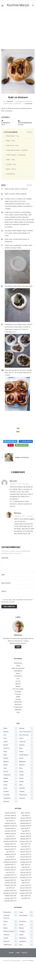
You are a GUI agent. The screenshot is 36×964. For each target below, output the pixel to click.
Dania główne (18, 671)
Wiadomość (4, 558)
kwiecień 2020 (8, 901)
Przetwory (18, 694)
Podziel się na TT (11, 441)
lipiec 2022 (24, 864)
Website (3, 591)
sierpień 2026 (9, 813)
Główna (11, 953)
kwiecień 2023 (9, 854)
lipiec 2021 (24, 880)
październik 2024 (9, 841)
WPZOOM (31, 960)
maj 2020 (24, 898)
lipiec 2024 (24, 844)
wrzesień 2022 (24, 862)
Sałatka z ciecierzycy (22, 457)
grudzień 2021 (9, 875)
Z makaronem (18, 707)
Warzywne (18, 704)
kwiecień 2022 (9, 870)
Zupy (18, 712)
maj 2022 (24, 867)
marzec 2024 (24, 849)
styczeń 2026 (24, 820)
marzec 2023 (25, 854)
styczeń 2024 (24, 852)
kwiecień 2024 (9, 849)
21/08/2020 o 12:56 (15, 484)
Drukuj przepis (23, 445)
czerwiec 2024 (9, 846)
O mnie (18, 647)
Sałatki (18, 696)
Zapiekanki (18, 709)
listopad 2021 (24, 875)
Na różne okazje (18, 689)
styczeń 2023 (24, 857)
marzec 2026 (24, 818)
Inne (18, 678)
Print (30, 132)
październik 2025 (9, 826)
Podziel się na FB (27, 441)
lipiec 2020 (24, 895)
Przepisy (24, 953)
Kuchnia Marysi (18, 5)
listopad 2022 (24, 859)
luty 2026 (9, 820)
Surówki (18, 699)
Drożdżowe (28, 103)
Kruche (18, 681)
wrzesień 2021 (24, 877)
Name (3, 575)
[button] (2, 6)
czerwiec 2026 (9, 815)
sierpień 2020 (9, 895)
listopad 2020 (24, 890)
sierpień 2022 (9, 864)
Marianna (10, 101)
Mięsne (18, 686)
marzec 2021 (24, 885)
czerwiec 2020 (8, 898)
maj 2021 (24, 883)
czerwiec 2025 (9, 831)
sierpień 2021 (9, 880)
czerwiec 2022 (9, 867)
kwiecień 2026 (9, 818)
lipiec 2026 (24, 813)
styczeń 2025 (24, 836)
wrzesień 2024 (24, 841)
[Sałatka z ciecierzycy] (9, 457)
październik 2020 (8, 893)
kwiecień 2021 (9, 885)
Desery (18, 673)
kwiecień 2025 (9, 833)
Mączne (18, 684)
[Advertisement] (18, 30)
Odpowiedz (25, 484)
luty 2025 (9, 836)
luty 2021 (9, 888)
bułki (18, 431)
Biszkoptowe (18, 663)
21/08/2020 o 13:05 (19, 516)
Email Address (6, 583)
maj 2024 (24, 846)
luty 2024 (9, 852)
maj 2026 (24, 815)
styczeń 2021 (24, 888)
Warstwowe (18, 702)
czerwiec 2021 (8, 883)
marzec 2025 (24, 833)
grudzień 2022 (9, 859)
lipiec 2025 (24, 828)
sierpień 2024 (9, 844)
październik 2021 (9, 877)
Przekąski (18, 691)
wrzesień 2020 (24, 893)
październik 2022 (9, 862)
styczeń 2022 (24, 872)
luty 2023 (9, 857)
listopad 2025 (24, 823)
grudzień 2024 (9, 839)
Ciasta (18, 665)
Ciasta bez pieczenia (18, 668)
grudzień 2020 (8, 890)
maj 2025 (24, 831)
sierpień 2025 (9, 828)
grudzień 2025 (9, 823)
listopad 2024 (24, 839)
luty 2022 (9, 872)
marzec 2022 (24, 870)
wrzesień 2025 (24, 826)
